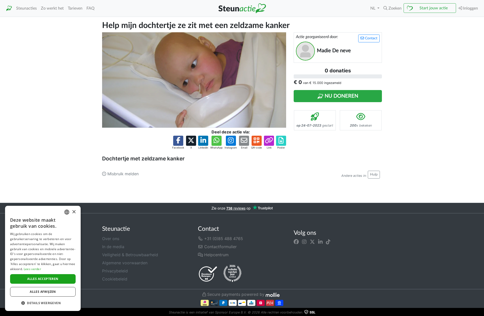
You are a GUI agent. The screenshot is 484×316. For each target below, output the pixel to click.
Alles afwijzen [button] (43, 292)
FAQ (90, 8)
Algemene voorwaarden (124, 262)
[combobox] (66, 212)
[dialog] (43, 258)
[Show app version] (480, 312)
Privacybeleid (115, 270)
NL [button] (373, 8)
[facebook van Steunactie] (296, 241)
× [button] (74, 212)
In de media (113, 246)
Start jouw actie (433, 8)
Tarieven (75, 8)
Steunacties (26, 8)
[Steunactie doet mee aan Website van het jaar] (232, 273)
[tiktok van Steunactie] (328, 241)
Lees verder (32, 269)
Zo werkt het (52, 8)
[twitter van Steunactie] (312, 241)
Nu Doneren (340, 96)
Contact (370, 38)
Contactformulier (220, 246)
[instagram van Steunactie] (304, 241)
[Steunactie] (9, 8)
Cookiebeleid (114, 278)
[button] (392, 8)
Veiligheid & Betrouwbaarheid (130, 254)
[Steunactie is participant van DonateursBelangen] (208, 274)
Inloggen (470, 8)
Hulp (374, 174)
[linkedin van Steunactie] (320, 241)
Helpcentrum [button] (216, 254)
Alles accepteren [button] (42, 279)
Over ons (110, 238)
